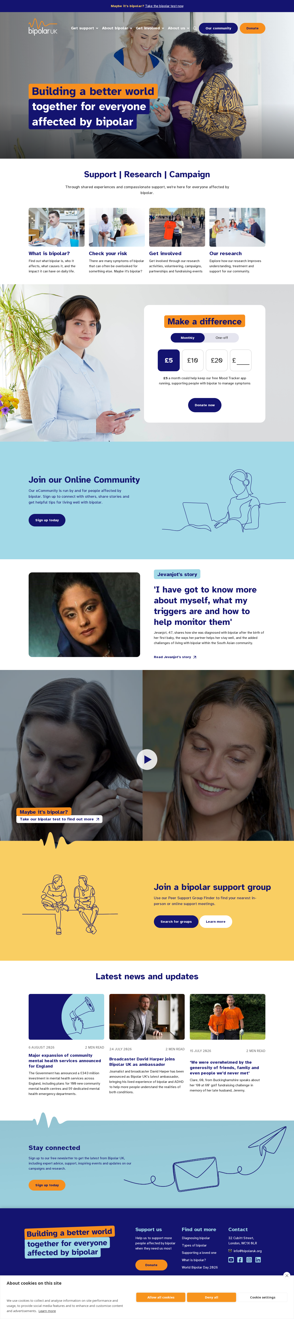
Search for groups (176, 921)
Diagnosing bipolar (196, 1238)
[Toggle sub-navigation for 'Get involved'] (163, 28)
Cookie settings (262, 1297)
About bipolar (115, 28)
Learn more (47, 1311)
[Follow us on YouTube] (231, 1259)
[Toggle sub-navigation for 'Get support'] (97, 28)
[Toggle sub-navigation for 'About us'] (188, 28)
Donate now (205, 405)
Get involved (148, 28)
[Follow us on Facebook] (240, 1259)
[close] (286, 1275)
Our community (218, 28)
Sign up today (47, 520)
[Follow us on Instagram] (249, 1259)
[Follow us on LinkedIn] (258, 1259)
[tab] (188, 338)
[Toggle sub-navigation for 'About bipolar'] (131, 28)
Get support (82, 28)
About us (176, 28)
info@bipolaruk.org (248, 1251)
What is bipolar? (194, 1260)
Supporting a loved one (199, 1253)
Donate (252, 28)
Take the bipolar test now (164, 6)
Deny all (211, 1297)
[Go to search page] (195, 28)
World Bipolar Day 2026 (200, 1267)
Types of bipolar (194, 1245)
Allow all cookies (160, 1297)
